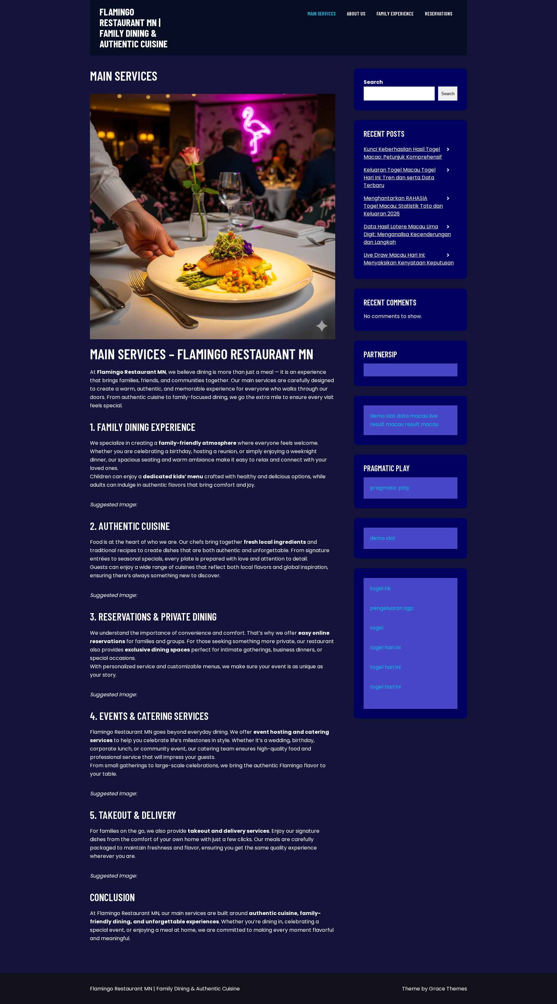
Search (373, 82)
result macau (421, 424)
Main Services (322, 13)
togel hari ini (385, 647)
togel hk (380, 588)
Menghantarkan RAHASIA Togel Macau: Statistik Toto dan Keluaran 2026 (403, 205)
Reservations (438, 13)
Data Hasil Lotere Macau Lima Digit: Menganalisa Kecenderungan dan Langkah (407, 234)
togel (376, 627)
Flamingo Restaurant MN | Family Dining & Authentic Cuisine (134, 27)
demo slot (383, 416)
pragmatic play (389, 488)
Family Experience (395, 13)
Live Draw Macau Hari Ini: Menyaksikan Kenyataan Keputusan (409, 258)
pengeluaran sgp (391, 608)
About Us (356, 13)
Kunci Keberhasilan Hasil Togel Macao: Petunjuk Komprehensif (403, 153)
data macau (412, 416)
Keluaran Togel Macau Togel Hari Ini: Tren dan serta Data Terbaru (399, 177)
